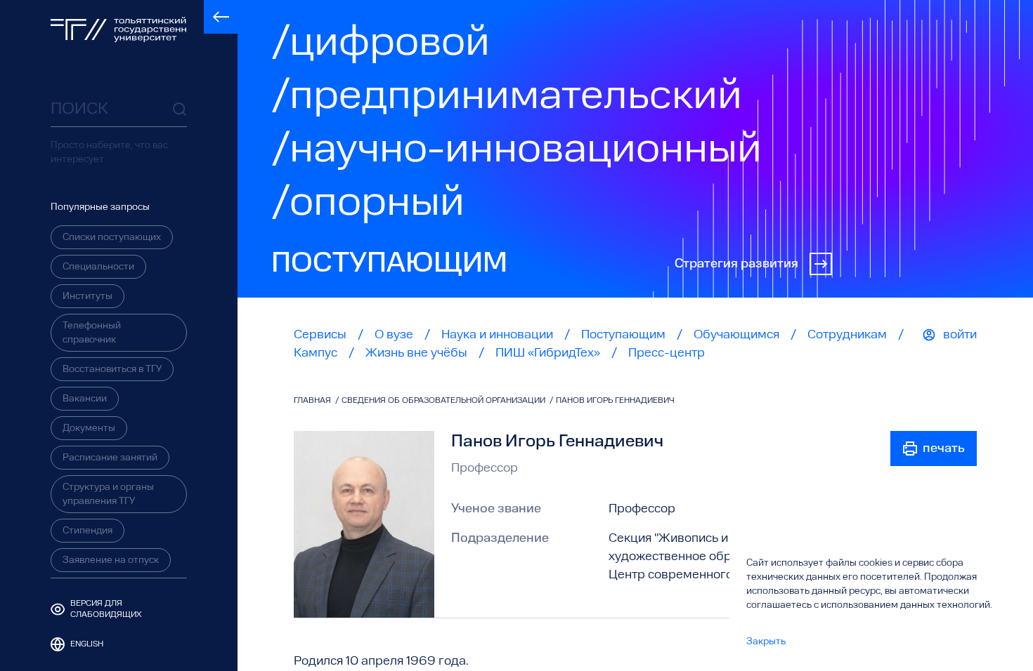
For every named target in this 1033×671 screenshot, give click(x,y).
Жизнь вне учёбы (416, 353)
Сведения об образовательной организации (444, 401)
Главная (313, 401)
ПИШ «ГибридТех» (547, 353)
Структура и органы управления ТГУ (108, 494)
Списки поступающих (112, 237)
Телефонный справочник (92, 333)
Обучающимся (736, 334)
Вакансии (85, 399)
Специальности (98, 267)
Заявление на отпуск (111, 560)
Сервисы (320, 334)
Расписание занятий (110, 458)
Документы (89, 428)
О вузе (394, 334)
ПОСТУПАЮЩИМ (389, 264)
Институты (87, 296)
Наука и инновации (497, 334)
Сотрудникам (847, 334)
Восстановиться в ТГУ (112, 369)
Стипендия (87, 531)
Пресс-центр (666, 353)
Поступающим (623, 334)
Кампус (315, 353)
